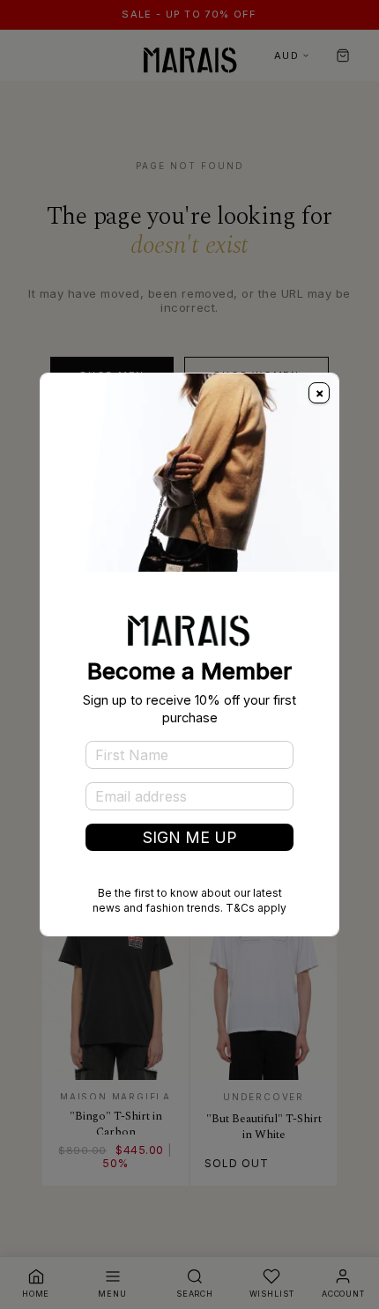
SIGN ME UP (190, 837)
